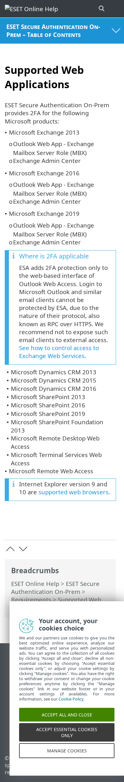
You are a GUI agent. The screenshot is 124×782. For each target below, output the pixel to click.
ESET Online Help (35, 584)
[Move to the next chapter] (23, 548)
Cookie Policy (71, 704)
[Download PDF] (91, 525)
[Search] (102, 9)
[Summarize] (108, 525)
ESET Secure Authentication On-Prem (55, 587)
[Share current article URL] (75, 525)
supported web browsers (73, 492)
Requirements (31, 599)
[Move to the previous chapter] (10, 548)
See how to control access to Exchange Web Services (59, 352)
